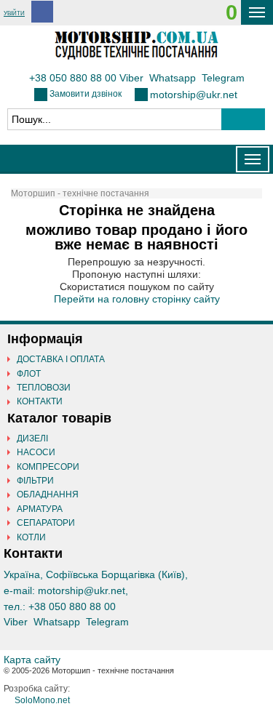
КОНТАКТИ (40, 401)
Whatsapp (172, 78)
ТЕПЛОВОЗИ (44, 387)
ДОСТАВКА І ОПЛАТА (61, 359)
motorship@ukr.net (193, 94)
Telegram (223, 78)
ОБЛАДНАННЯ (48, 494)
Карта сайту (32, 659)
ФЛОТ (29, 374)
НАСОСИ (36, 452)
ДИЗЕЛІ (32, 438)
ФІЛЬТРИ (35, 481)
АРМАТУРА (40, 509)
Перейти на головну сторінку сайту (137, 299)
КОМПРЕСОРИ (48, 467)
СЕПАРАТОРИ (46, 523)
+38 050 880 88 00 (72, 78)
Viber (131, 78)
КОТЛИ (31, 537)
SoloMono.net (42, 700)
